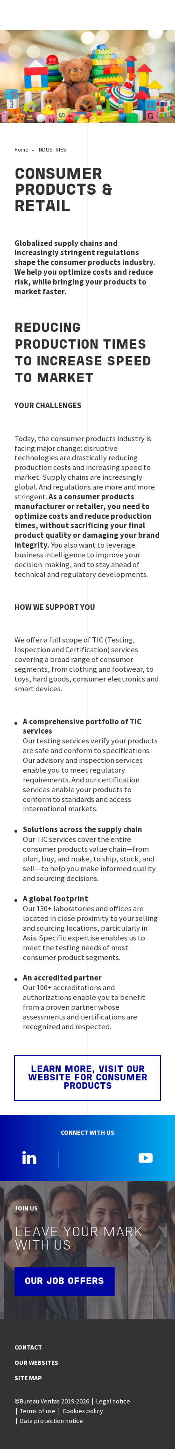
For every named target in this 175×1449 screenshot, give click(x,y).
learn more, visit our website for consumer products (87, 1078)
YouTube (146, 1157)
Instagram (88, 1157)
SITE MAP (28, 1378)
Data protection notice (51, 1420)
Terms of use (38, 1411)
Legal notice (113, 1401)
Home (21, 149)
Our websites (36, 1362)
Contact (28, 1347)
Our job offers (64, 1281)
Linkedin (29, 1157)
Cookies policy (83, 1411)
